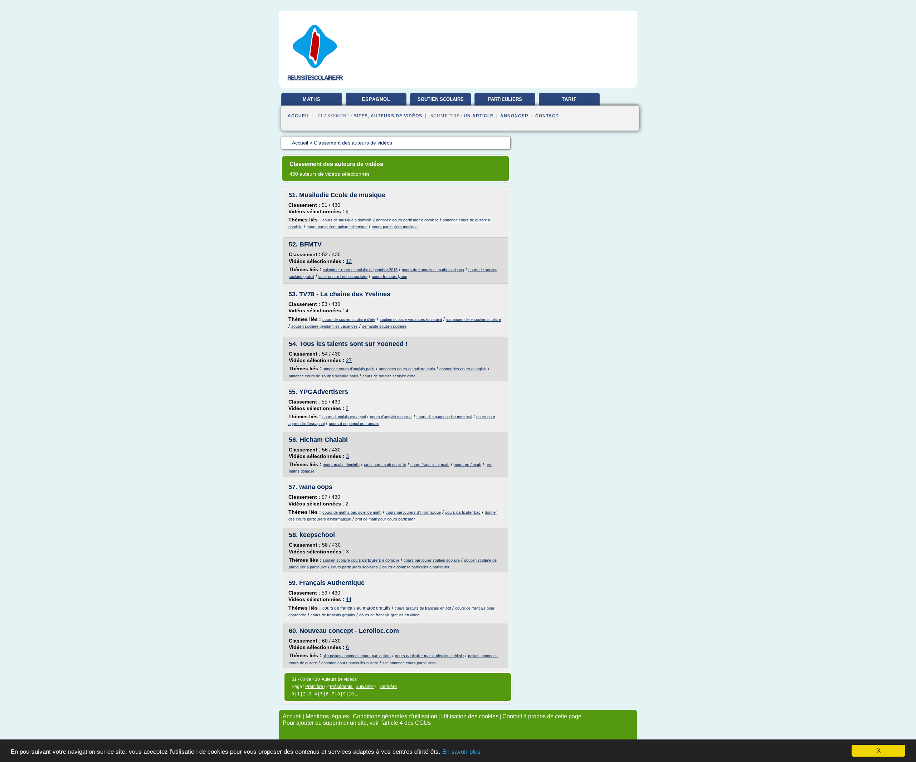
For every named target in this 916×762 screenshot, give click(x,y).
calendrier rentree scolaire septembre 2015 (360, 270)
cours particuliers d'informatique (413, 512)
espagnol (376, 99)
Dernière (388, 686)
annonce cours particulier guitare (349, 663)
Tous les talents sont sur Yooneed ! (353, 343)
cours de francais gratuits (333, 615)
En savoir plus (461, 751)
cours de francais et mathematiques (433, 270)
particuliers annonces (505, 102)
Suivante (365, 686)
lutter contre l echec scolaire (342, 276)
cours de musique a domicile (347, 220)
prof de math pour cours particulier (385, 519)
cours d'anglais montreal (391, 417)
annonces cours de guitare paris (407, 369)
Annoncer (514, 115)
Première (314, 686)
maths (312, 99)
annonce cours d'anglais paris (349, 369)
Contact (547, 115)
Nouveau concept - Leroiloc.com (349, 630)
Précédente (342, 686)
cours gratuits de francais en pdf (423, 608)
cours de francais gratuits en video (389, 615)
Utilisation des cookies (469, 716)
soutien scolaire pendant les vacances (324, 326)
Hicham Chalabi (323, 439)
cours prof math (467, 465)
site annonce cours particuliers (409, 663)
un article (478, 115)
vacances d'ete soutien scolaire (473, 319)
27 (349, 360)
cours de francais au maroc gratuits (356, 608)
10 (351, 694)
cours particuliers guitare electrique (337, 227)
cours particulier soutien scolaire (432, 560)
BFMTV (310, 244)
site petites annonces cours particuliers (357, 656)
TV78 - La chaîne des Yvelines (344, 294)
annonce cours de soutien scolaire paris (323, 376)
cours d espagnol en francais (354, 423)
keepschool (317, 534)
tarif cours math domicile (385, 465)
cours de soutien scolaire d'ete (348, 319)
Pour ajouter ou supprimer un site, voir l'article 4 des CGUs (357, 723)
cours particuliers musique (395, 227)
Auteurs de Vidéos (396, 115)
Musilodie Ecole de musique (342, 195)
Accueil (299, 115)
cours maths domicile (341, 465)
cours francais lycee (389, 276)
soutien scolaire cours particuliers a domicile (361, 560)
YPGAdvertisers (323, 391)
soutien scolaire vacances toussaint (411, 319)
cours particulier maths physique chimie (429, 656)
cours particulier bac (463, 512)
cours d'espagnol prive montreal (444, 417)
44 (348, 599)
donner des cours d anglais (463, 369)
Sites (361, 115)
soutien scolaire (441, 99)
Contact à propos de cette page (541, 716)
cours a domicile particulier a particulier (415, 567)
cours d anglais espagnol (344, 417)
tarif (569, 99)
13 (349, 261)
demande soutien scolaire (384, 326)
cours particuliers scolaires (354, 567)
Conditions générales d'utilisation (395, 716)
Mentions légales (327, 716)
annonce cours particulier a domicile (407, 220)
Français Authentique (332, 582)
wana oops (315, 486)
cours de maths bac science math (351, 512)
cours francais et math (429, 465)
